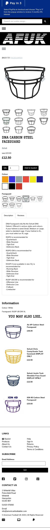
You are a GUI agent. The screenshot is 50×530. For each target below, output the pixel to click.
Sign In (30, 441)
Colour (5, 174)
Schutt (4, 148)
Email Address (8, 459)
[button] (6, 90)
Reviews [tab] (20, 215)
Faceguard (6, 194)
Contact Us (6, 447)
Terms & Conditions (35, 449)
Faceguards (16, 58)
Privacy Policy (33, 447)
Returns (30, 444)
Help (29, 439)
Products (5, 441)
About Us (6, 444)
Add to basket (30, 168)
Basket (7, 439)
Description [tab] (8, 215)
